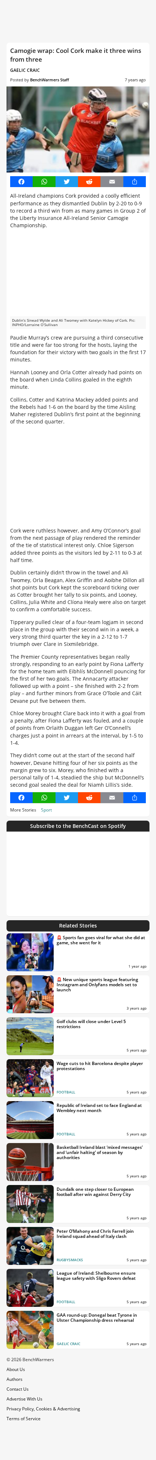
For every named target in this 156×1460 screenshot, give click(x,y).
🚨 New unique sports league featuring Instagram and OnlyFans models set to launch (97, 985)
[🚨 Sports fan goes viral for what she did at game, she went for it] (30, 952)
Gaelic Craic (25, 70)
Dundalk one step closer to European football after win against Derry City (95, 1192)
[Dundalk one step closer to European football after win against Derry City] (30, 1204)
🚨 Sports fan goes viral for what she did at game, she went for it (101, 940)
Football (66, 1092)
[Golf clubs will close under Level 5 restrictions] (30, 1036)
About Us (16, 1369)
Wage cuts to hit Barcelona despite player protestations (100, 1066)
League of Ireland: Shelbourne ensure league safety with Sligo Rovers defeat (96, 1276)
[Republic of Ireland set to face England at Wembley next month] (30, 1120)
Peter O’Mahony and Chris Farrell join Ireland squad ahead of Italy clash (95, 1234)
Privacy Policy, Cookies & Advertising (43, 1409)
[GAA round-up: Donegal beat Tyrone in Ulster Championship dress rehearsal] (30, 1330)
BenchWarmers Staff (49, 79)
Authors (14, 1379)
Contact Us (18, 1389)
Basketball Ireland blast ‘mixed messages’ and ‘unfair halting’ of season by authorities (100, 1153)
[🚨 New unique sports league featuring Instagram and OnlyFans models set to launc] (30, 994)
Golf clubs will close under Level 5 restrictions (91, 1024)
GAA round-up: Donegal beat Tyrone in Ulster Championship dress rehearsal (97, 1318)
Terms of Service (24, 1419)
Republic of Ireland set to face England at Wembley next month (99, 1108)
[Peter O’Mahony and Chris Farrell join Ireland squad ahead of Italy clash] (30, 1246)
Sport (46, 810)
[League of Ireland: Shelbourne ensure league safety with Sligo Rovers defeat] (30, 1288)
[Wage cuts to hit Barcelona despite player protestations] (30, 1078)
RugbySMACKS (70, 1259)
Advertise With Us (24, 1399)
